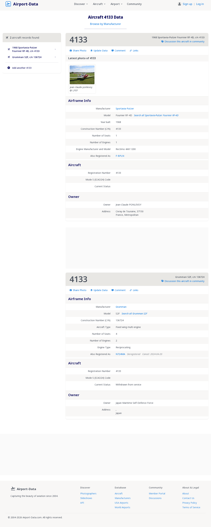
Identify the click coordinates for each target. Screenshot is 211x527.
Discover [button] (79, 4)
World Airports (122, 507)
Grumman (121, 306)
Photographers (88, 493)
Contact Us (188, 498)
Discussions (155, 498)
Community (134, 4)
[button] (191, 4)
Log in (200, 4)
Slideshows (86, 498)
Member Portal (157, 493)
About (185, 493)
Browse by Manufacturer (105, 24)
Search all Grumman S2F (134, 313)
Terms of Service (191, 507)
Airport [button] (115, 4)
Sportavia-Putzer (125, 108)
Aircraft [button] (98, 4)
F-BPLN (120, 155)
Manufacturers (123, 498)
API (82, 502)
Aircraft (119, 493)
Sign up (187, 4)
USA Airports (121, 502)
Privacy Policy (189, 502)
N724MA (120, 354)
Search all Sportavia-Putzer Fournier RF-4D (156, 115)
